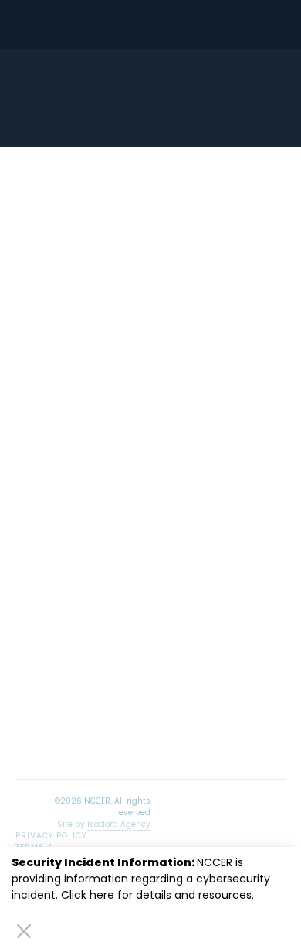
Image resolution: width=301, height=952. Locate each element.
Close (24, 930)
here (102, 895)
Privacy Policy (50, 836)
